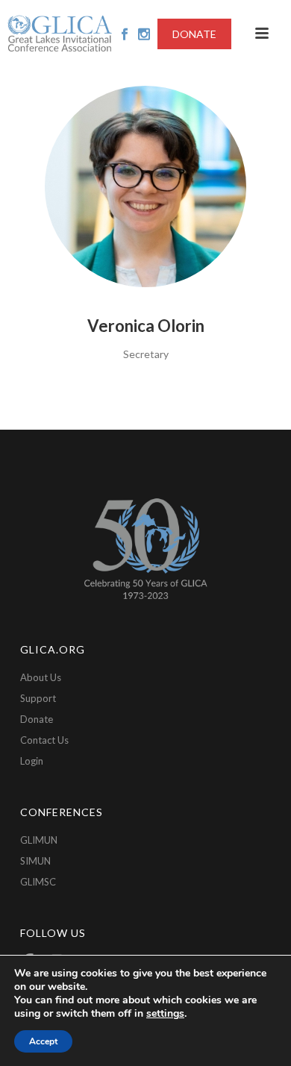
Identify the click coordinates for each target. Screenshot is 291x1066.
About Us (40, 677)
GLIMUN (38, 840)
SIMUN (35, 861)
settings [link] (165, 1013)
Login (31, 761)
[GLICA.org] (59, 33)
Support (38, 698)
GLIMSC (38, 882)
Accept (43, 1041)
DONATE (194, 34)
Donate (36, 719)
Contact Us (44, 740)
